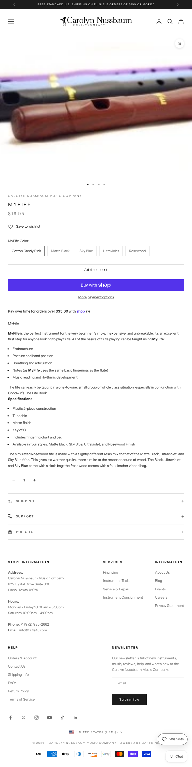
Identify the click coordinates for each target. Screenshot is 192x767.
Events (160, 589)
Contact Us (17, 666)
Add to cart (96, 270)
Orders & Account (22, 658)
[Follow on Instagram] (36, 717)
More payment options (96, 297)
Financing (110, 572)
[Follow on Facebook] (10, 717)
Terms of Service (21, 699)
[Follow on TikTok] (62, 717)
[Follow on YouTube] (49, 717)
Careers (161, 597)
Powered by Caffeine (139, 743)
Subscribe (129, 699)
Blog (158, 580)
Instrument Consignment (123, 597)
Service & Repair (116, 589)
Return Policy (18, 691)
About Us (162, 572)
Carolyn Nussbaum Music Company (45, 196)
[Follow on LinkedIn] (75, 717)
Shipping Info (18, 674)
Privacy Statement (169, 605)
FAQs (12, 683)
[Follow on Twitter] (23, 717)
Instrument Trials (116, 580)
